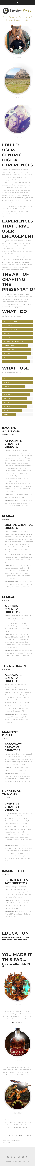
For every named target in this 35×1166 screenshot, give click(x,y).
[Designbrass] (17, 11)
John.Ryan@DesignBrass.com (11, 1140)
